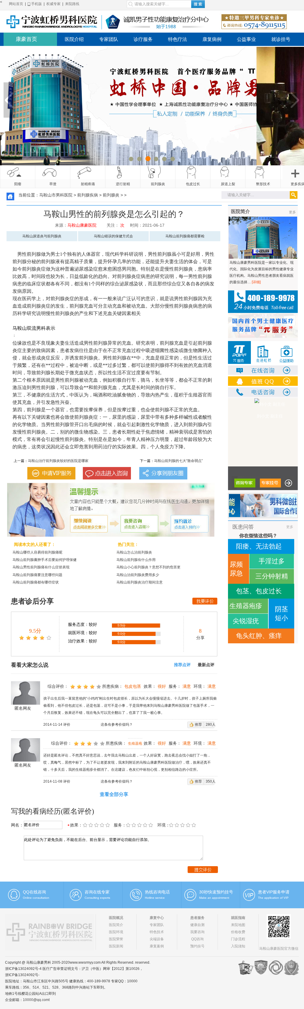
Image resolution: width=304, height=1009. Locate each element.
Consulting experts (97, 897)
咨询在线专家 (97, 892)
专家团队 (108, 39)
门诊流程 (238, 939)
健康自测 (197, 925)
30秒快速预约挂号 (216, 892)
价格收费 (238, 932)
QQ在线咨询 (34, 892)
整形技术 (263, 184)
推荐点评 (182, 665)
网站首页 (16, 4)
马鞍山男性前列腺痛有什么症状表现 (40, 567)
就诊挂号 (280, 39)
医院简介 (116, 925)
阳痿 (17, 184)
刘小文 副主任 (263, 416)
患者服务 (197, 918)
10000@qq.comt (36, 1000)
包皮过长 (193, 184)
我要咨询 (197, 932)
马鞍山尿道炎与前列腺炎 (41, 236)
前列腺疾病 (87, 195)
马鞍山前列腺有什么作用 (136, 560)
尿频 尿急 (236, 569)
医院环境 (116, 932)
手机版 (36, 4)
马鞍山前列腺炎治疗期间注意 (139, 582)
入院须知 (238, 946)
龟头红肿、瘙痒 (259, 635)
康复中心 (157, 918)
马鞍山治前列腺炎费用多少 (137, 575)
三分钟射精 (271, 576)
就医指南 (238, 918)
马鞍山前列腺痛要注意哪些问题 (37, 575)
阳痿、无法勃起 (259, 546)
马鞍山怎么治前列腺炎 (134, 552)
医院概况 (116, 918)
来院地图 (238, 925)
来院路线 (72, 4)
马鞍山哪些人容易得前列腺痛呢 (37, 552)
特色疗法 (177, 39)
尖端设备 (157, 939)
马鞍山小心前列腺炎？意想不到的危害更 (148, 567)
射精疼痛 (88, 184)
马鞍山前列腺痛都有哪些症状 (35, 582)
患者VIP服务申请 (273, 892)
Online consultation (36, 897)
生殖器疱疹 (245, 606)
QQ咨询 (197, 939)
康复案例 (157, 946)
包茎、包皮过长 (259, 591)
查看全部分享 (114, 794)
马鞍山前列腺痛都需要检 (185, 236)
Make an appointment (214, 897)
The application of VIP (273, 897)
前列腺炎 (158, 184)
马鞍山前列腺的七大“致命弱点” (178, 461)
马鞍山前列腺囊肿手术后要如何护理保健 (44, 560)
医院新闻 (116, 946)
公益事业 (246, 39)
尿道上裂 (228, 184)
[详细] (256, 282)
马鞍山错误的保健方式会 (113, 236)
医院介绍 (74, 39)
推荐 (198, 724)
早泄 (52, 184)
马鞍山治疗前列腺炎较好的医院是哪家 (58, 461)
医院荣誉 (116, 939)
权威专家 (53, 4)
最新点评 (206, 665)
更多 (292, 212)
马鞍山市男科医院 (55, 195)
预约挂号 (197, 946)
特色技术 (157, 932)
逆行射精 (123, 184)
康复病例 (211, 39)
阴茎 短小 (281, 613)
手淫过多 (272, 561)
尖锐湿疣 (246, 621)
